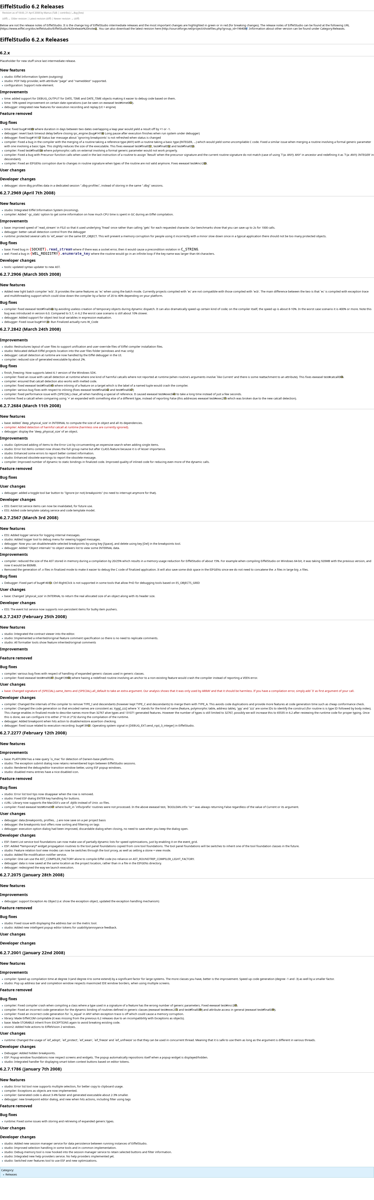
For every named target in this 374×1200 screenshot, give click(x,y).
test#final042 (100, 390)
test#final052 (162, 146)
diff (5, 18)
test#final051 (143, 146)
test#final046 (45, 309)
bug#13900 (63, 678)
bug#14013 (44, 583)
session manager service (46, 1143)
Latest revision (37, 18)
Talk (55, 12)
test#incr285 (229, 1005)
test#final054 (34, 150)
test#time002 (123, 103)
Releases (11, 1174)
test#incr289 (198, 163)
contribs (64, 12)
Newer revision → (63, 18)
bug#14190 (96, 133)
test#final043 (45, 385)
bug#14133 (41, 322)
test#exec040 (167, 394)
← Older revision (17, 18)
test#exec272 (169, 1009)
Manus (48, 12)
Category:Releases (332, 28)
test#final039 (193, 1009)
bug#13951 (83, 725)
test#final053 (185, 146)
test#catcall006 (333, 377)
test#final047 (124, 390)
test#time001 (46, 807)
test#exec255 (218, 398)
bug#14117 (33, 137)
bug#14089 (26, 129)
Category (7, 1170)
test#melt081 (45, 678)
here (158, 28)
